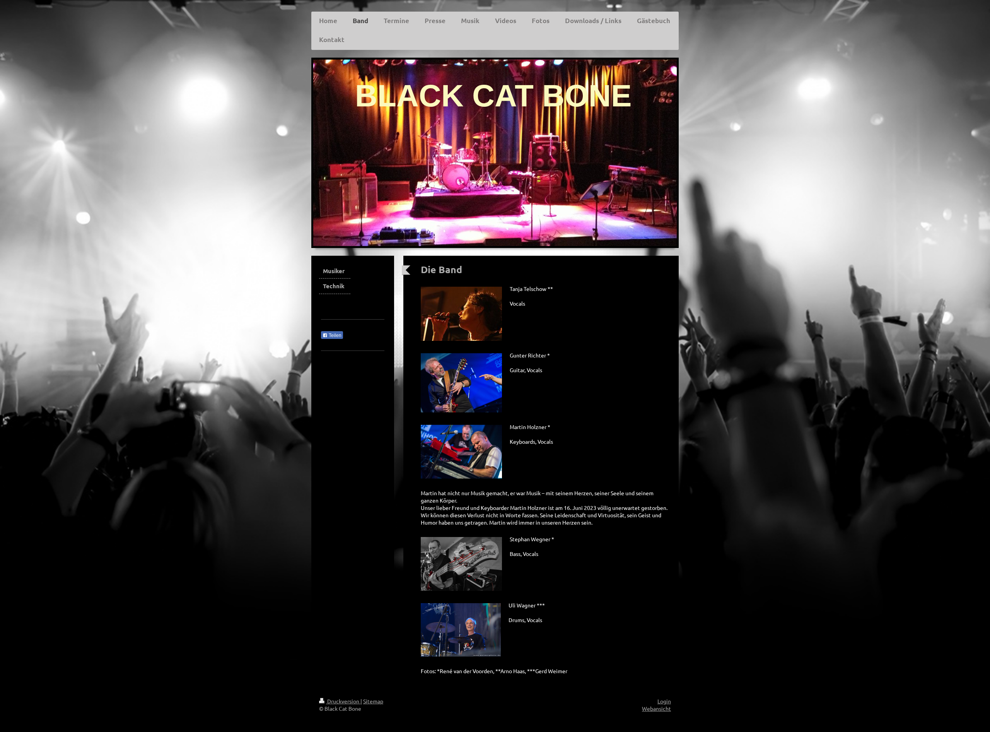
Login (664, 701)
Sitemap (373, 701)
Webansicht (656, 708)
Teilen (334, 335)
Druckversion (343, 701)
